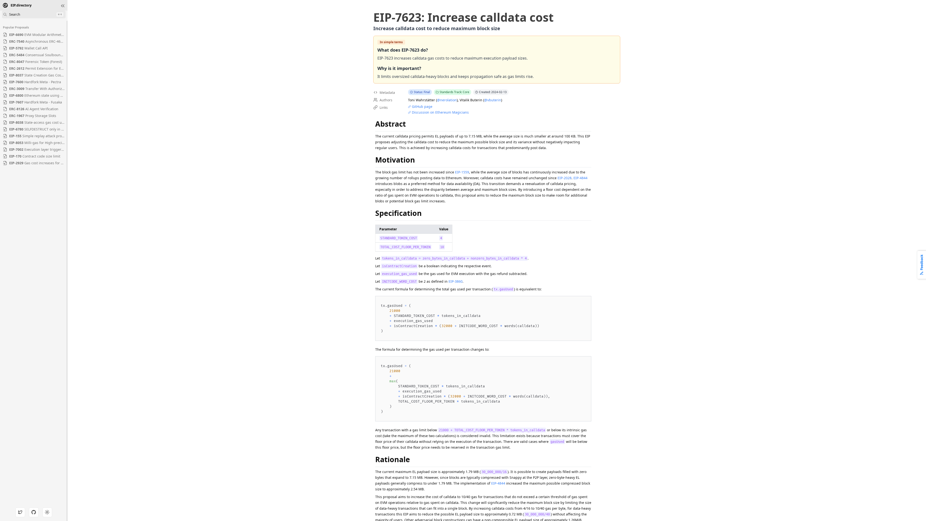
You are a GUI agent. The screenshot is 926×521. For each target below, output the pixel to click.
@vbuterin (492, 100)
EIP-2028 (565, 178)
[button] (63, 6)
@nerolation (447, 100)
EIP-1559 (462, 172)
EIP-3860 (456, 281)
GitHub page (422, 106)
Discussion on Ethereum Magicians (440, 112)
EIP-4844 (580, 178)
